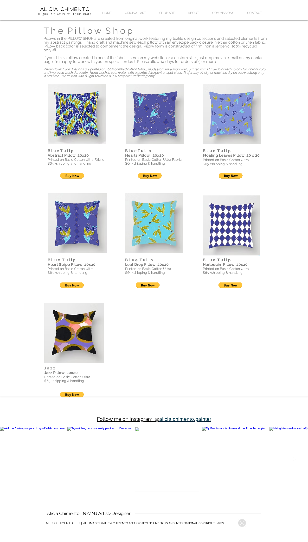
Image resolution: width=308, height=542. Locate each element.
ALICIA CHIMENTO (65, 9)
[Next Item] (294, 459)
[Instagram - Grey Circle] (242, 523)
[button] (135, 13)
